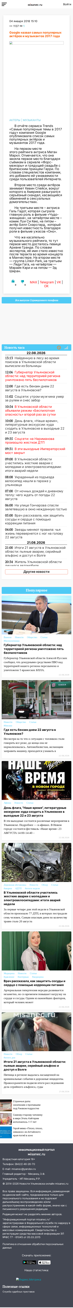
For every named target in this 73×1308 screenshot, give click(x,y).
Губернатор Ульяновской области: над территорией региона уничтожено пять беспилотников (34, 649)
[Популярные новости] (66, 348)
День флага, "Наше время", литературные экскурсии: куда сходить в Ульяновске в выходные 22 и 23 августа (35, 811)
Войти (67, 4)
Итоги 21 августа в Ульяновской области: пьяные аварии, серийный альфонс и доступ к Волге (35, 1065)
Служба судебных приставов (18, 1291)
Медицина (9, 973)
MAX (33, 282)
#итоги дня (9, 1057)
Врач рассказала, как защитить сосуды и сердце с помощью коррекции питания (34, 983)
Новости (19, 637)
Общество (32, 637)
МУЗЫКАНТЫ (32, 120)
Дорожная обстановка (15, 885)
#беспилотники (12, 641)
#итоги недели (32, 888)
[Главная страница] (35, 4)
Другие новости (36, 572)
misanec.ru (61, 1183)
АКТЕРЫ (14, 120)
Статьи (44, 637)
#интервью (23, 977)
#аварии (8, 888)
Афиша (7, 803)
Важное (8, 637)
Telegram (47, 282)
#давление (9, 977)
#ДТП (18, 888)
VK (59, 282)
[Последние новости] (59, 348)
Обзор (45, 885)
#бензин (8, 725)
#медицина (37, 977)
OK (46, 286)
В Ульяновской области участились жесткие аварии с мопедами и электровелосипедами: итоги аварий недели (32, 898)
